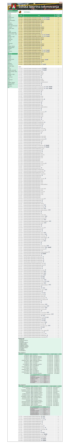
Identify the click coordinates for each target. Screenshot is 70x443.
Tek (8, 52)
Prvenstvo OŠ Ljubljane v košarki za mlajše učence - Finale (33, 71)
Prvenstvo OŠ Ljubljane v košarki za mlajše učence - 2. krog (33, 74)
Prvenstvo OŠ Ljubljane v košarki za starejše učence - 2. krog (33, 29)
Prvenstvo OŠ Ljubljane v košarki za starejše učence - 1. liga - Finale (35, 137)
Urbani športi (10, 43)
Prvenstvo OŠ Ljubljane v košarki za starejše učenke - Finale (33, 113)
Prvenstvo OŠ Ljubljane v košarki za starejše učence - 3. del (33, 97)
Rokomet (9, 18)
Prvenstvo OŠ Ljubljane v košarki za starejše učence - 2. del (33, 100)
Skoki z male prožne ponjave (12, 25)
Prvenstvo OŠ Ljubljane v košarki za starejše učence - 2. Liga (33, 99)
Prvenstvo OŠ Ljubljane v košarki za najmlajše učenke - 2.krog (34, 265)
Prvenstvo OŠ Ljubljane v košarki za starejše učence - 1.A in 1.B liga (35, 312)
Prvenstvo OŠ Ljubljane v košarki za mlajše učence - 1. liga (33, 131)
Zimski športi (10, 39)
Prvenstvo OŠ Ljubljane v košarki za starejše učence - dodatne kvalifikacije (36, 284)
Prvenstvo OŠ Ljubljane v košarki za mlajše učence (32, 40)
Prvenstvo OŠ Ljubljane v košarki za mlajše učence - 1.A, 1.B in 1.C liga (35, 325)
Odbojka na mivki (11, 17)
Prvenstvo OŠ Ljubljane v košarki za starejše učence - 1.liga (33, 219)
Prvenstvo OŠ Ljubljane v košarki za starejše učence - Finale (33, 79)
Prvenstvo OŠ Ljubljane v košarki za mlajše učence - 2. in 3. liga (34, 130)
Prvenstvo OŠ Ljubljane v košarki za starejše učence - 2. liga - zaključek (35, 330)
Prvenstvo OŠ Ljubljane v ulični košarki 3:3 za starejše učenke (34, 86)
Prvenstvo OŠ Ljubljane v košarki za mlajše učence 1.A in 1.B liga (34, 297)
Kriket (9, 49)
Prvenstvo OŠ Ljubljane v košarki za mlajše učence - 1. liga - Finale (34, 128)
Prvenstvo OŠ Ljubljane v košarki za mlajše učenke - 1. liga (33, 424)
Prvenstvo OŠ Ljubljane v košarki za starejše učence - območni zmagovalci (36, 81)
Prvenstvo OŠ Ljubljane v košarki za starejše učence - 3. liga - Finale (35, 136)
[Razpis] (42, 19)
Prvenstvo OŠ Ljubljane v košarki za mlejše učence (32, 23)
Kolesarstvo (10, 51)
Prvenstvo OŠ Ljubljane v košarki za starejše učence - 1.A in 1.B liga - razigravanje (37, 314)
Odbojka (9, 16)
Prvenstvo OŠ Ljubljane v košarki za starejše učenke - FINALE (34, 304)
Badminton (10, 63)
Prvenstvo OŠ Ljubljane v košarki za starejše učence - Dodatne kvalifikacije (36, 221)
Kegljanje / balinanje (11, 46)
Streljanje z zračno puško (12, 32)
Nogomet (9, 14)
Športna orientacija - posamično (11, 48)
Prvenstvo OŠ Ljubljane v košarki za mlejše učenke (32, 25)
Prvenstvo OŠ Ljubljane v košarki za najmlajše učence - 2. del (34, 120)
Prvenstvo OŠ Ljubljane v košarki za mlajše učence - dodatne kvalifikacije (35, 106)
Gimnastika (10, 27)
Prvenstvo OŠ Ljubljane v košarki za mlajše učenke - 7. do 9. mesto (34, 235)
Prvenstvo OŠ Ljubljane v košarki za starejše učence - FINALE (34, 27)
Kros (9, 29)
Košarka (9, 13)
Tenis (9, 21)
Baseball (9, 40)
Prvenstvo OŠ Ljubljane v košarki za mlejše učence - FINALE (34, 20)
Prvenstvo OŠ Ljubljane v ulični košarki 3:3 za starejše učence (34, 88)
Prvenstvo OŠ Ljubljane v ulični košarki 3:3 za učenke (32, 19)
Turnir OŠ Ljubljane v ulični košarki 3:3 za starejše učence (33, 261)
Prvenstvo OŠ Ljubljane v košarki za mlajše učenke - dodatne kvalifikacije (36, 237)
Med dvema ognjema (11, 20)
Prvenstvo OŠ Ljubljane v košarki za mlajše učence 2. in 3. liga (34, 294)
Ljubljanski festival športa (12, 12)
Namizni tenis (10, 24)
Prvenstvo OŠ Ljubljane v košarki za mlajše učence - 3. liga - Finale (34, 173)
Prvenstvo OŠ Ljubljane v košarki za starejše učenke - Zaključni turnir (35, 335)
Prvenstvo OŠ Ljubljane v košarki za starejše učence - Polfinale (34, 28)
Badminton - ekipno (11, 36)
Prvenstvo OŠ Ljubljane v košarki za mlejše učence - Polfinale (34, 22)
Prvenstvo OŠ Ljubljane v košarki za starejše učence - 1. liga (33, 116)
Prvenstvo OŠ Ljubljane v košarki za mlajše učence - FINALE (34, 37)
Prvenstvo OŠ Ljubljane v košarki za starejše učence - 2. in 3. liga (34, 111)
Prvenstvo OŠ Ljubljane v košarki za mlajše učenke (32, 42)
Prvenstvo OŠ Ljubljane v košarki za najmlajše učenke (32, 125)
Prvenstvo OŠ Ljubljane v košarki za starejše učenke (32, 31)
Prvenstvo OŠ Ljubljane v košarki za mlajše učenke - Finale (33, 156)
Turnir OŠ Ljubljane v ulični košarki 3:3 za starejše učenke (33, 260)
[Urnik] (44, 17)
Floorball (9, 75)
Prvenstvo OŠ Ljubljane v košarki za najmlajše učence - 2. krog (34, 148)
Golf (9, 44)
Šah (8, 42)
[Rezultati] (47, 17)
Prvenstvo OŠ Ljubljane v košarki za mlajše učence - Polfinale (34, 39)
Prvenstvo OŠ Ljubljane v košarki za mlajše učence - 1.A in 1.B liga (35, 429)
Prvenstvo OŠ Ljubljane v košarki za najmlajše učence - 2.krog (34, 198)
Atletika (9, 35)
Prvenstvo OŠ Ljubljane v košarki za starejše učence (32, 33)
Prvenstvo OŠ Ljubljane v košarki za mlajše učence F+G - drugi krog (35, 299)
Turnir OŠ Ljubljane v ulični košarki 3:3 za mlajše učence (33, 258)
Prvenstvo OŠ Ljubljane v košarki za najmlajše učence (32, 127)
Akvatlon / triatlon (11, 28)
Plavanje (9, 31)
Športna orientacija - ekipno (12, 33)
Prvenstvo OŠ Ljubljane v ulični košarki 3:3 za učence (32, 17)
